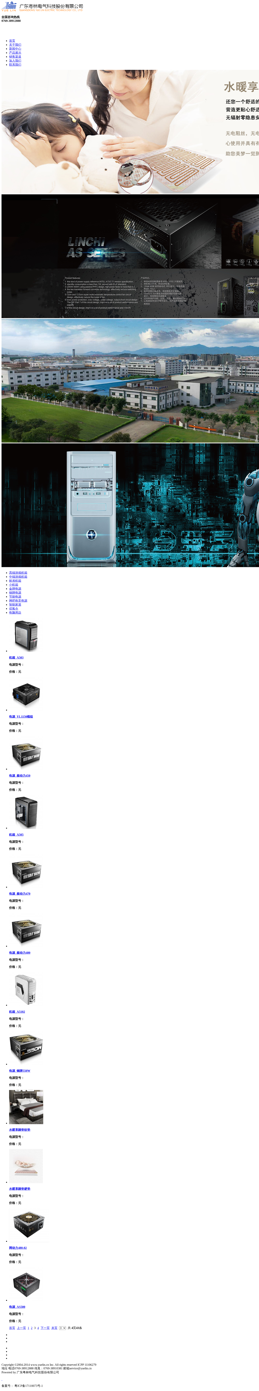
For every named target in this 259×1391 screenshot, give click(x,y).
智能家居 (15, 604)
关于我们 (15, 44)
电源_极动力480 (19, 952)
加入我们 (15, 60)
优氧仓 (13, 608)
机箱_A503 (16, 657)
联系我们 (15, 64)
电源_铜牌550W (19, 1070)
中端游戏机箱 (18, 576)
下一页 (45, 1328)
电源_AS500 (17, 1306)
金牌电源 (15, 588)
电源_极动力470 (19, 893)
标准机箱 (15, 580)
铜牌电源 (15, 592)
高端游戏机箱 (18, 572)
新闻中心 (15, 48)
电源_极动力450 (19, 775)
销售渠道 (15, 56)
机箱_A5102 (17, 1011)
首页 (12, 40)
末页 (54, 1328)
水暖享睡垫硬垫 (19, 1188)
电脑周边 (15, 612)
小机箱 (13, 584)
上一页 (21, 1328)
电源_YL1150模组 (21, 716)
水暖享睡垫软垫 (19, 1129)
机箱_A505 (16, 834)
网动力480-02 (18, 1247)
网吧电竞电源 (18, 600)
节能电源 (15, 596)
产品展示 (15, 52)
